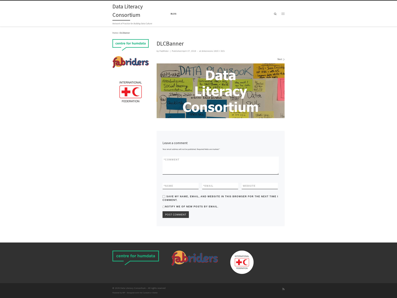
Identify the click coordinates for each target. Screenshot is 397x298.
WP (124, 293)
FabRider (164, 51)
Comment (171, 159)
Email (208, 186)
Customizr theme (150, 293)
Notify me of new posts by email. (192, 206)
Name (168, 186)
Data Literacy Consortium (133, 288)
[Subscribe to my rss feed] (283, 289)
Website (249, 186)
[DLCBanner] (221, 90)
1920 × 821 (219, 51)
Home (115, 32)
